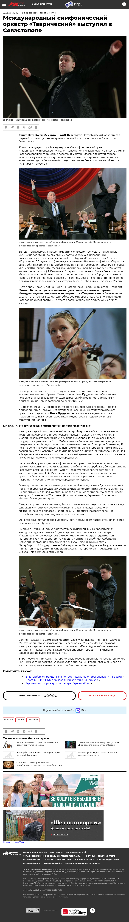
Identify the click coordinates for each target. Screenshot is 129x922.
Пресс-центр (56, 852)
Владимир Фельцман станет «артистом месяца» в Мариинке (97, 753)
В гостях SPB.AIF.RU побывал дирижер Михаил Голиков (61, 680)
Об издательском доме (35, 852)
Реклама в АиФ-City (84, 860)
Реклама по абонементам (58, 860)
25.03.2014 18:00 (10, 13)
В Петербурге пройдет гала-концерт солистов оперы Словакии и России (73, 676)
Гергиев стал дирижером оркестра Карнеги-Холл (57, 683)
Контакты (90, 856)
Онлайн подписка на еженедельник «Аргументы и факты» (52, 856)
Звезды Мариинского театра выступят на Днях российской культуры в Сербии (98, 743)
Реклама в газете (106, 856)
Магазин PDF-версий (76, 852)
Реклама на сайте (32, 860)
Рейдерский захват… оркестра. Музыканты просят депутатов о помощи (37, 743)
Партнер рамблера (50, 910)
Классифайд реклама (108, 860)
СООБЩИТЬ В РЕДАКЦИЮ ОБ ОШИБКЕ (82, 863)
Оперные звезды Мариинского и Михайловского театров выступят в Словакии (39, 763)
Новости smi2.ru (13, 842)
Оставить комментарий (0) (102, 696)
